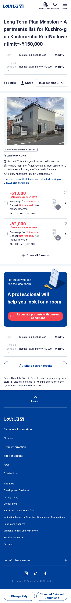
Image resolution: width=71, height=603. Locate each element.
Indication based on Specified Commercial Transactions (34, 517)
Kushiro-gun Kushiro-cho (50, 381)
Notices (8, 438)
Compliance (10, 503)
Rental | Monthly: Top (15, 378)
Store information (15, 447)
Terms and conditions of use (19, 510)
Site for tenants (13, 456)
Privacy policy (11, 497)
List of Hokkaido (23, 381)
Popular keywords (13, 537)
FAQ (6, 464)
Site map (8, 544)
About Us (9, 483)
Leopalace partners (14, 524)
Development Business (16, 490)
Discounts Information (18, 429)
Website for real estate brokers (21, 530)
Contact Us (11, 473)
